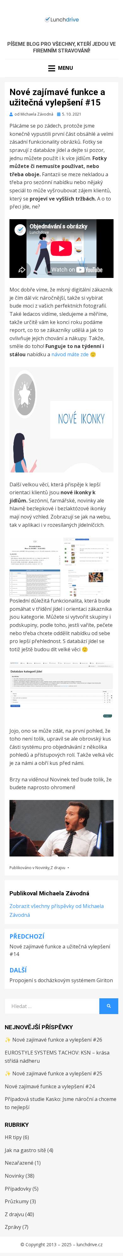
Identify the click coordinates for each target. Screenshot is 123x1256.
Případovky (18, 1188)
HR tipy (13, 1137)
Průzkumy (17, 1201)
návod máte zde (70, 354)
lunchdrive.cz (89, 1244)
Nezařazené (19, 1162)
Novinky (42, 867)
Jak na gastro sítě (25, 1150)
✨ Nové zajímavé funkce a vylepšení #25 (53, 1073)
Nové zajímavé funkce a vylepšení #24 (50, 1086)
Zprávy (13, 1226)
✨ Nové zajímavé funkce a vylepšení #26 (53, 1039)
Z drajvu (57, 867)
